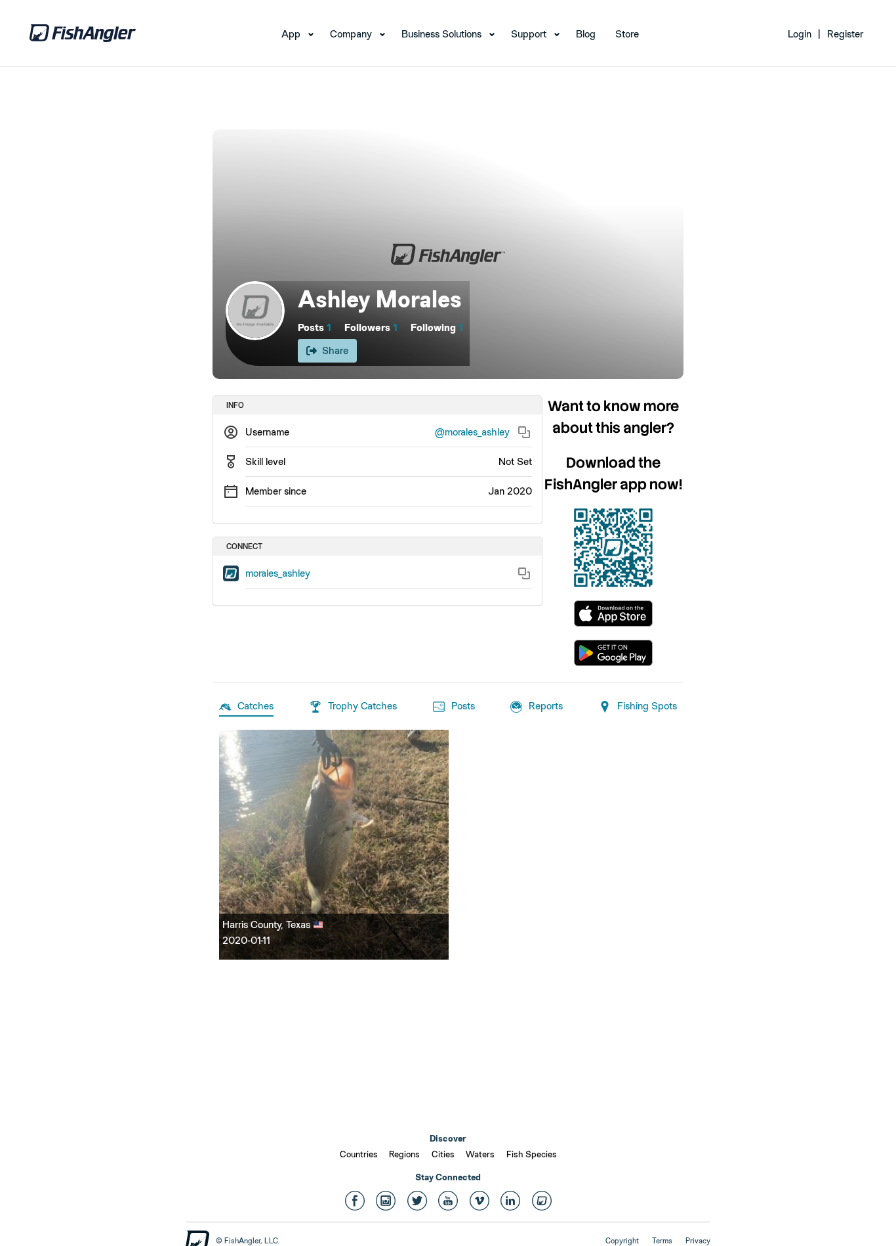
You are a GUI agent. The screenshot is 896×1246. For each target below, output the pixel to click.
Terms (662, 1240)
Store (627, 34)
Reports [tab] (546, 706)
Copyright (622, 1240)
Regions (404, 1154)
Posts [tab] (463, 706)
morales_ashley (277, 573)
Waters (480, 1154)
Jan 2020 (510, 491)
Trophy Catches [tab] (362, 706)
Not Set (515, 461)
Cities (443, 1154)
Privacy (697, 1240)
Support (528, 34)
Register (845, 34)
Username (267, 432)
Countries (359, 1154)
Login (799, 34)
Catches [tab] (255, 706)
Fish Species (531, 1154)
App (290, 34)
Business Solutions (441, 34)
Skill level (265, 461)
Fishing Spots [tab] (647, 706)
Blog (586, 34)
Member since (275, 491)
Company (351, 34)
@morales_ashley (472, 432)
